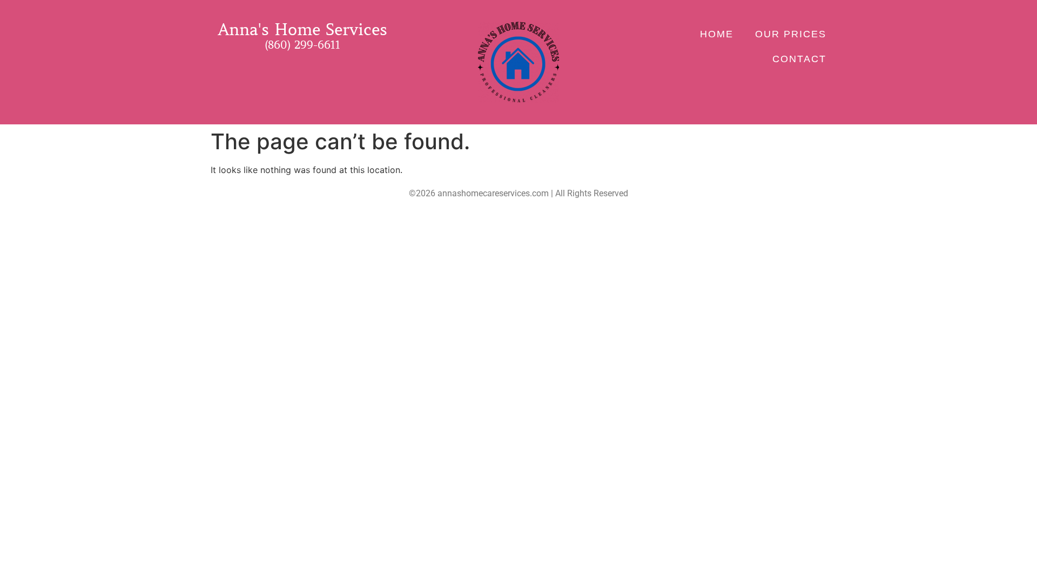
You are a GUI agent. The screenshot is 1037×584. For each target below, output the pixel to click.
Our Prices (790, 34)
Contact (799, 59)
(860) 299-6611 (302, 45)
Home (716, 34)
